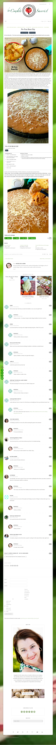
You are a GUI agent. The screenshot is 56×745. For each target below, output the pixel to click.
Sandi (11, 305)
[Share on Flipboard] (2, 378)
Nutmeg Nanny (13, 456)
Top (50, 737)
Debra (11, 324)
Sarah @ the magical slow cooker (18, 380)
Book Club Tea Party (44, 296)
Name (5, 579)
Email (5, 582)
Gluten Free (28, 27)
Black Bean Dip (7, 245)
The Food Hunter (14, 419)
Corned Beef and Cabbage (28, 296)
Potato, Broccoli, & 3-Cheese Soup (12, 277)
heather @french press (16, 437)
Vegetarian (46, 27)
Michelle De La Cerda (17, 254)
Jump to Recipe (24, 32)
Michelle (16, 314)
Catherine (12, 475)
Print (7, 150)
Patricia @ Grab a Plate (16, 534)
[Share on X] (2, 373)
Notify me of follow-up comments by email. (8, 604)
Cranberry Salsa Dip (24, 245)
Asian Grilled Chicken (9, 258)
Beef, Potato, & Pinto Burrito (45, 258)
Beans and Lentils (21, 27)
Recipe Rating (6, 565)
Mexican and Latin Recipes (37, 27)
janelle (12, 361)
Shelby (11, 495)
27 (49, 254)
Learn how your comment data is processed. (30, 618)
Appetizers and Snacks (11, 27)
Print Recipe (32, 32)
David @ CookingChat (15, 515)
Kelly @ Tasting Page (15, 342)
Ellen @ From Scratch (15, 398)
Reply (50, 305)
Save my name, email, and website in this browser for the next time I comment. (27, 594)
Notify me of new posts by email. (8, 610)
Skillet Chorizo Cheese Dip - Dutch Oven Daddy (16, 553)
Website (5, 585)
